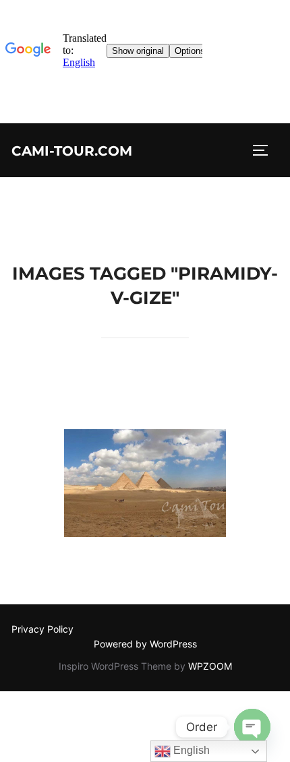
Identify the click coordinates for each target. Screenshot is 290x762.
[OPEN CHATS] (252, 727)
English (190, 750)
